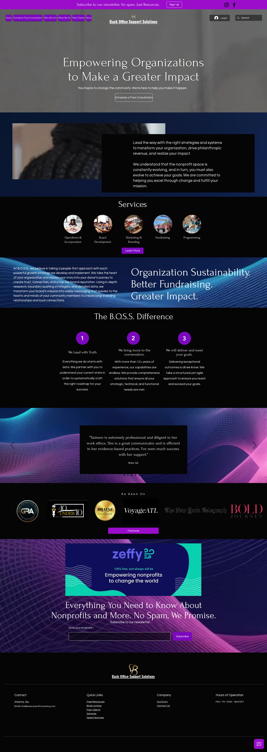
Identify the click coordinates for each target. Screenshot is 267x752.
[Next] (254, 445)
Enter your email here (81, 628)
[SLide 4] (124, 475)
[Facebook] (234, 5)
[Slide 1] (127, 475)
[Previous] (12, 445)
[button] (64, 18)
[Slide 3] (142, 475)
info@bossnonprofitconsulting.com (38, 706)
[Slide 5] (135, 475)
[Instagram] (227, 5)
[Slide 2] (131, 475)
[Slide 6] (139, 475)
